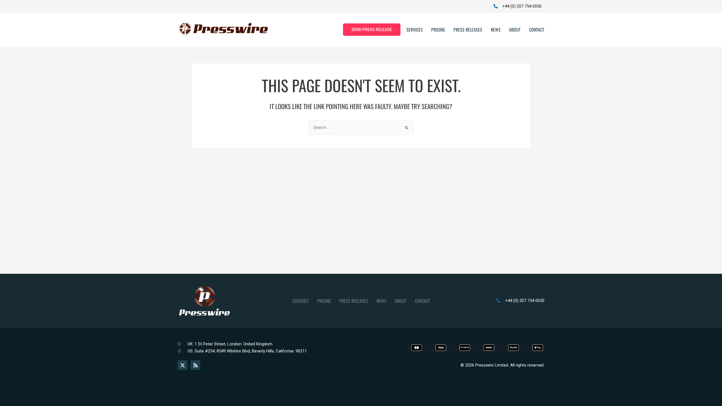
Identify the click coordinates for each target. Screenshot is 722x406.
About (515, 29)
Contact (536, 29)
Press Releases (468, 29)
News (496, 29)
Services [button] (414, 29)
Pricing (438, 29)
